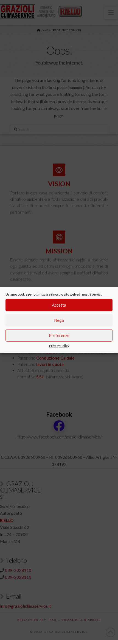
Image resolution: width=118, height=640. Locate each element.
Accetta (59, 304)
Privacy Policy (59, 345)
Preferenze (59, 335)
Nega (59, 320)
